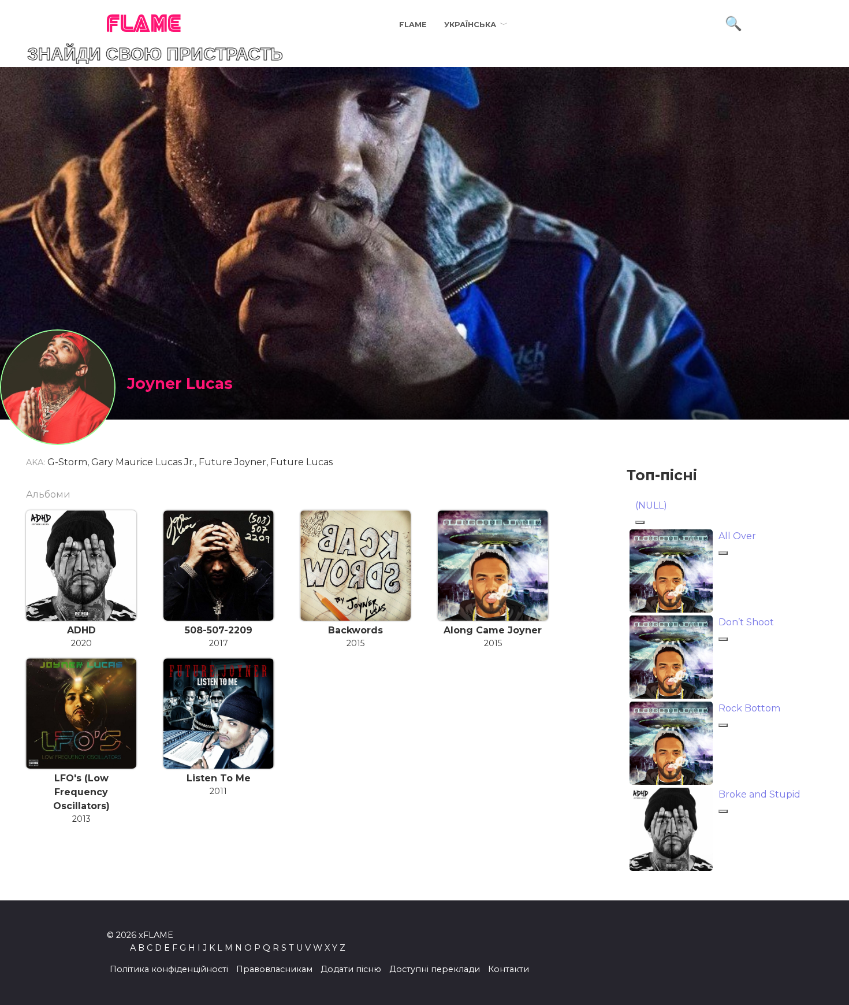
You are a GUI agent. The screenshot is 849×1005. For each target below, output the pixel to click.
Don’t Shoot (746, 622)
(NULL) (651, 505)
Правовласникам (274, 969)
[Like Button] (640, 522)
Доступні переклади (434, 969)
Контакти (508, 969)
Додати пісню (351, 969)
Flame (413, 24)
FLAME (144, 24)
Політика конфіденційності (169, 969)
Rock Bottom (749, 708)
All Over (737, 536)
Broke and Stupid (759, 794)
